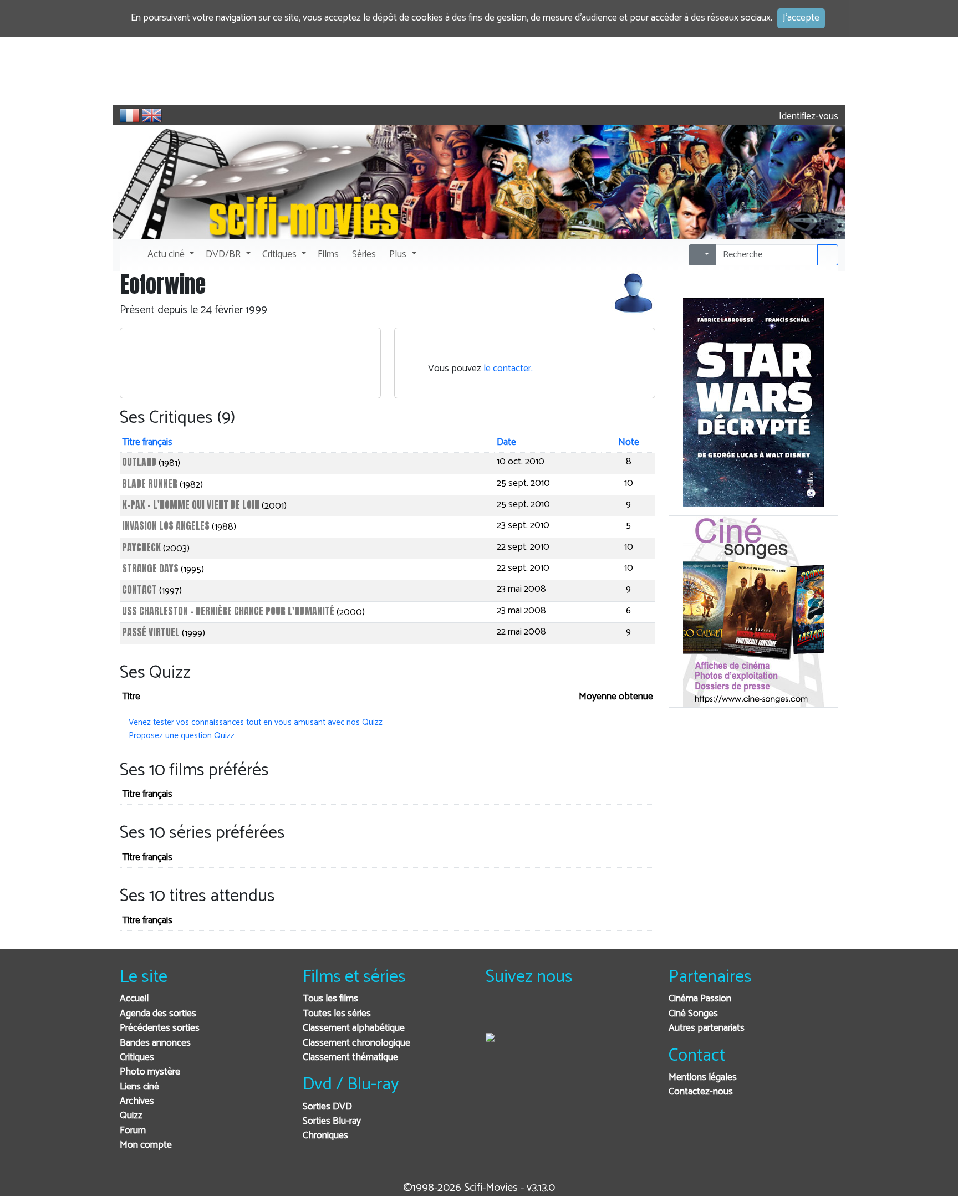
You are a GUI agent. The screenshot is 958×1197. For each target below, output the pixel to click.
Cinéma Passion (700, 999)
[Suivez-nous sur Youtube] (551, 1014)
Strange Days (150, 568)
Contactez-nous (701, 1092)
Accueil (134, 999)
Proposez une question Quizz (182, 736)
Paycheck (141, 547)
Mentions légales (703, 1078)
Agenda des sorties (158, 1014)
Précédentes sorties (160, 1028)
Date (506, 442)
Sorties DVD (327, 1107)
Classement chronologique (356, 1043)
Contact (139, 589)
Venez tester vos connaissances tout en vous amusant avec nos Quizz (256, 722)
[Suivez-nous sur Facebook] (497, 1014)
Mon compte (146, 1145)
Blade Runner (149, 483)
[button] (170, 255)
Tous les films (330, 999)
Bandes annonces (155, 1043)
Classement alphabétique (354, 1028)
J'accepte (801, 18)
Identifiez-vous (807, 117)
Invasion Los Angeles (166, 525)
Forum (133, 1131)
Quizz (131, 1116)
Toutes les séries (337, 1014)
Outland (139, 461)
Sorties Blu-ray (332, 1121)
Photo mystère (150, 1072)
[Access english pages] (152, 115)
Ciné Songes (693, 1014)
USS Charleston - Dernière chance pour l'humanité (228, 610)
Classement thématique (350, 1058)
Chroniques (325, 1136)
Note (628, 442)
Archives (137, 1101)
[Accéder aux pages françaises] (130, 115)
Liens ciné (139, 1087)
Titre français (147, 442)
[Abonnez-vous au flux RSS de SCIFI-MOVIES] (578, 1014)
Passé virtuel (151, 632)
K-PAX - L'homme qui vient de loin (190, 504)
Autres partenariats (707, 1028)
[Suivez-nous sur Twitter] (524, 1014)
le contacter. (508, 369)
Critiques (137, 1058)
